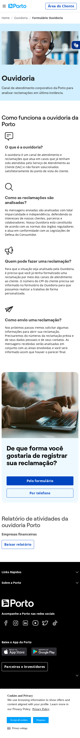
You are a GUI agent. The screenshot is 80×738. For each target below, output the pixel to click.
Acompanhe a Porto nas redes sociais (28, 614)
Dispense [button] (40, 720)
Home (6, 18)
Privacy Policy (40, 709)
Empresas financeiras (19, 534)
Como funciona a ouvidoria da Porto (40, 121)
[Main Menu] (4, 6)
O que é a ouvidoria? (24, 147)
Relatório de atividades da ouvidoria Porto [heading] (35, 521)
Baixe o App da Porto (17, 642)
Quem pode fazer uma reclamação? (38, 261)
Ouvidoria (21, 18)
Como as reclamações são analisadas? (29, 200)
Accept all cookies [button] (19, 720)
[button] (17, 728)
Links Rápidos (11, 572)
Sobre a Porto (11, 583)
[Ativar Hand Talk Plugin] (75, 45)
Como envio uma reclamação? (33, 320)
